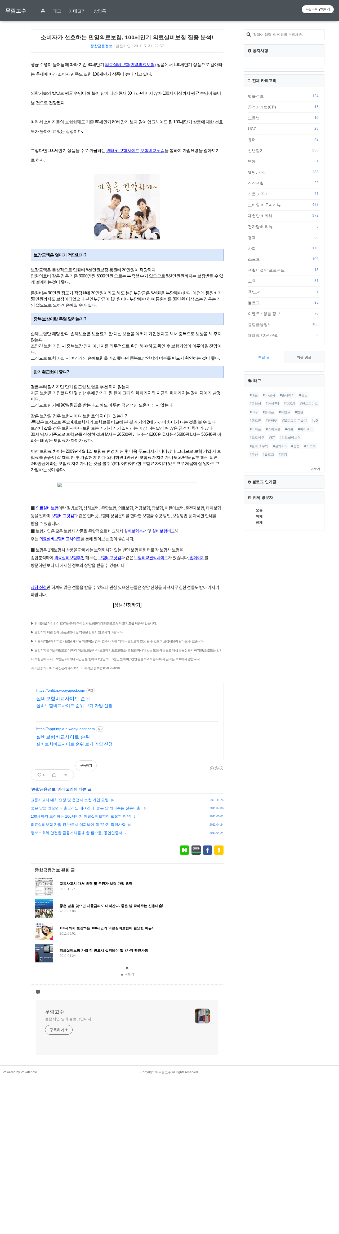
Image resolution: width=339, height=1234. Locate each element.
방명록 (99, 11)
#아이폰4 (272, 403)
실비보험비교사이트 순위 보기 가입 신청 (74, 705)
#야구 (254, 412)
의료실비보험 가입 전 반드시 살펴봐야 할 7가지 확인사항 (78, 824)
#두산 (254, 454)
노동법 (283, 117)
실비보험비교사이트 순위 (63, 698)
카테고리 (77, 11)
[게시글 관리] (65, 775)
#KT (272, 437)
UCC (283, 128)
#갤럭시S (280, 446)
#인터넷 (271, 420)
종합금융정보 (101, 46)
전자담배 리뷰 (283, 226)
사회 (283, 248)
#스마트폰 (273, 429)
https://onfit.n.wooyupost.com (60, 690)
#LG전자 (269, 395)
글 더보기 (127, 974)
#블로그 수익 (259, 446)
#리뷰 (289, 429)
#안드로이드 (309, 403)
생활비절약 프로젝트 (283, 270)
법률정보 (283, 96)
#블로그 (268, 454)
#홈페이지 (287, 395)
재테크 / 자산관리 (283, 335)
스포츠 (283, 259)
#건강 (283, 454)
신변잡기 (283, 150)
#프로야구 (257, 437)
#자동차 (289, 403)
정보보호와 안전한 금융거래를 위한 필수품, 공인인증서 (76, 833)
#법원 (299, 412)
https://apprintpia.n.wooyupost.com (65, 729)
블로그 (283, 302)
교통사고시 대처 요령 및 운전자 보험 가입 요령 (70, 800)
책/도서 (283, 291)
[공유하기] (54, 775)
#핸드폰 (255, 420)
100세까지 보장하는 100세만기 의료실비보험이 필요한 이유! (81, 816)
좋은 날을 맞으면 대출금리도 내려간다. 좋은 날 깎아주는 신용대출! (86, 808)
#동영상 (255, 403)
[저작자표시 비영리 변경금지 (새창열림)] (216, 768)
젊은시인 (123, 46)
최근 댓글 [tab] (304, 357)
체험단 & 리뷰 (283, 215)
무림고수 (15, 11)
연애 (283, 161)
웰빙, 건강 (283, 172)
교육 (283, 280)
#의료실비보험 (290, 437)
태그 (57, 11)
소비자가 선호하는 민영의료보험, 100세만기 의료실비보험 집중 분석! (127, 37)
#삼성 (295, 446)
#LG (315, 420)
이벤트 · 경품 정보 (283, 313)
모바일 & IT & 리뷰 (283, 204)
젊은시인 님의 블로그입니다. (68, 1019)
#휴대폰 (268, 412)
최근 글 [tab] (264, 357)
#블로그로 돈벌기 (294, 420)
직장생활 (283, 183)
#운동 (303, 395)
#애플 (254, 395)
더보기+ (316, 469)
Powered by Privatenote (20, 1072)
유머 (283, 139)
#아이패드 (305, 429)
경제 (283, 237)
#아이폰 (255, 429)
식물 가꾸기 (283, 193)
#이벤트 (284, 412)
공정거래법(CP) (283, 106)
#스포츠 (310, 446)
